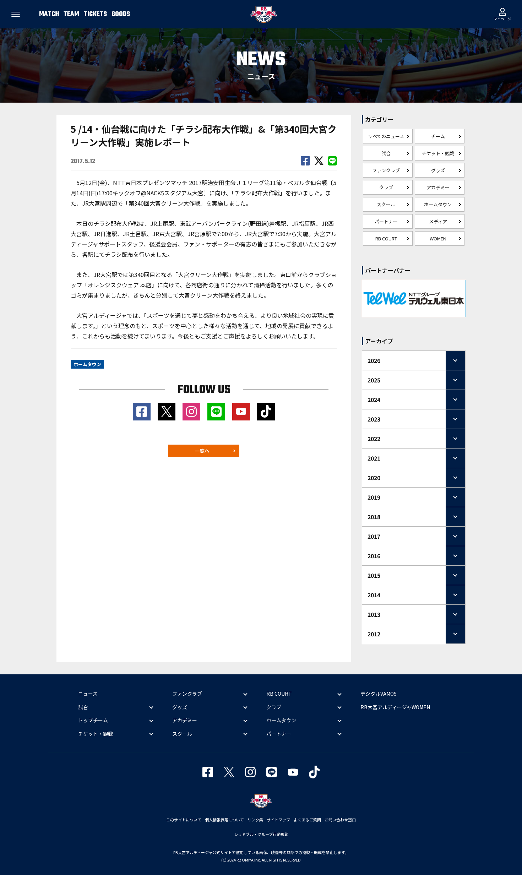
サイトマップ (278, 819)
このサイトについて (183, 819)
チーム (438, 136)
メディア (438, 221)
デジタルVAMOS (378, 693)
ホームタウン (438, 204)
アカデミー (438, 187)
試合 (386, 153)
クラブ (386, 187)
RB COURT (386, 238)
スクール (386, 204)
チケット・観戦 (438, 153)
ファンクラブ (386, 170)
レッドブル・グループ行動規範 (261, 834)
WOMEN (438, 238)
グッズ (438, 170)
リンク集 (255, 819)
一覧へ (202, 450)
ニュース (88, 693)
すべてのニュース (386, 136)
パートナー (386, 221)
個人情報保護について (224, 819)
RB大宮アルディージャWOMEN (395, 707)
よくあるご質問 (307, 819)
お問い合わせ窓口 (340, 819)
